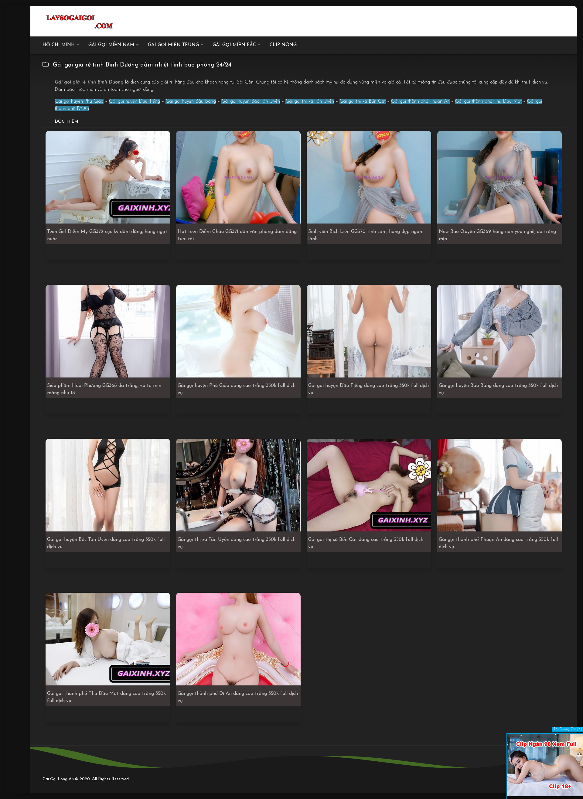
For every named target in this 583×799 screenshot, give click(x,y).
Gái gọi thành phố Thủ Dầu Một (488, 101)
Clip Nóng (283, 45)
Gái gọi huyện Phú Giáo (79, 101)
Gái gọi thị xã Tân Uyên (309, 101)
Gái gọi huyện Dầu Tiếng (134, 101)
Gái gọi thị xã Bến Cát (362, 101)
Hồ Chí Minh (59, 45)
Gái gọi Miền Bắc (234, 45)
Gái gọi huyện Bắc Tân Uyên (250, 101)
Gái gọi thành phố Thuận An (420, 101)
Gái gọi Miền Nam (111, 45)
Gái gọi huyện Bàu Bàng (190, 101)
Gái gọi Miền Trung (173, 45)
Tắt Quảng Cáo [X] (568, 729)
